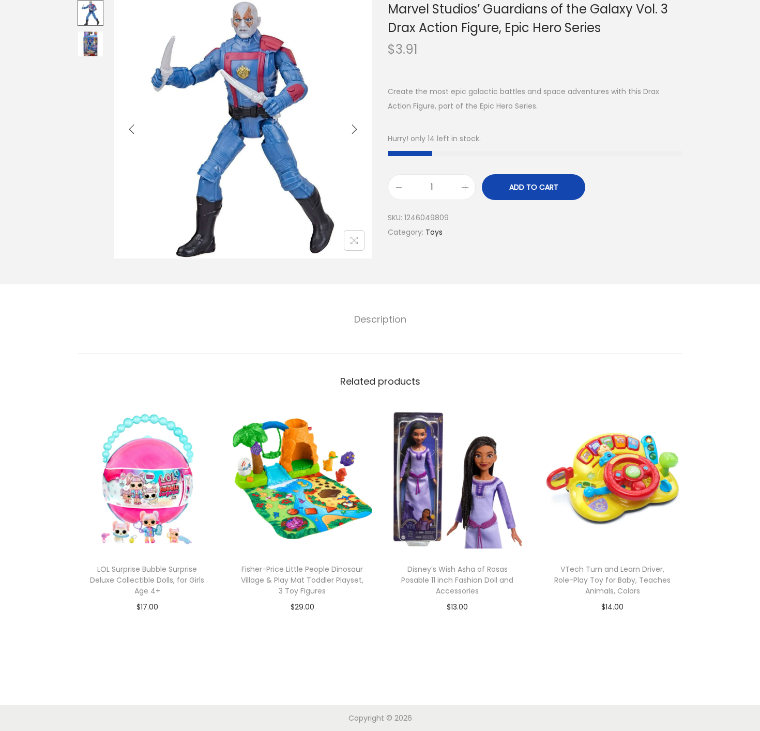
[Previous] (132, 129)
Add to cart (533, 187)
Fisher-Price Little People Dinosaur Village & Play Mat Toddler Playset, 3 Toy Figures (302, 580)
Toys (434, 232)
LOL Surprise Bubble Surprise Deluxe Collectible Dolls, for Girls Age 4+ (147, 580)
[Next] (354, 129)
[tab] (380, 319)
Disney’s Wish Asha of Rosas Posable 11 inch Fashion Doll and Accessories (457, 580)
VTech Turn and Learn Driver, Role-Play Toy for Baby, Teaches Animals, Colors (612, 580)
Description (380, 319)
